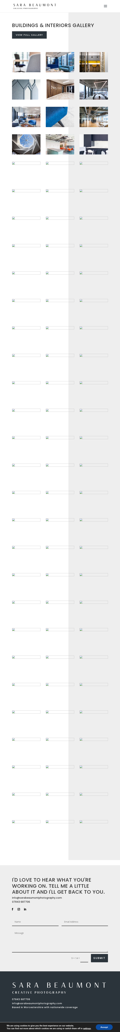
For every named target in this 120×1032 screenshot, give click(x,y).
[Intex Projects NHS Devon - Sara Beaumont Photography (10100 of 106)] (26, 153)
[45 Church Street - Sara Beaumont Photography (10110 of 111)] (94, 273)
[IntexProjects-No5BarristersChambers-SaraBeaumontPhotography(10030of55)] (26, 712)
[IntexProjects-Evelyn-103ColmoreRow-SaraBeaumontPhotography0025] (94, 767)
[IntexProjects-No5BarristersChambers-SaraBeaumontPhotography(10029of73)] (94, 383)
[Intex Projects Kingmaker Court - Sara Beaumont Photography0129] (26, 822)
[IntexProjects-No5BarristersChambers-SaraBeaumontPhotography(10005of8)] (94, 98)
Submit (99, 958)
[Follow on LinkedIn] (25, 909)
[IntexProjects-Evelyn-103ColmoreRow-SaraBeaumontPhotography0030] (94, 685)
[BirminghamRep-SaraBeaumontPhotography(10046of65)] (94, 657)
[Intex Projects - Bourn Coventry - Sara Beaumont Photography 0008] (60, 301)
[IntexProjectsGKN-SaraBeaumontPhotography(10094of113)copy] (60, 822)
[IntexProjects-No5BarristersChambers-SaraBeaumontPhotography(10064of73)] (26, 356)
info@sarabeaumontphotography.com (37, 898)
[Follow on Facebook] (12, 909)
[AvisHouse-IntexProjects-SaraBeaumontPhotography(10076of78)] (94, 163)
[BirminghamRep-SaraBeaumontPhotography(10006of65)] (94, 301)
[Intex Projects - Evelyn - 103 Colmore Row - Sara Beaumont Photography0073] (26, 438)
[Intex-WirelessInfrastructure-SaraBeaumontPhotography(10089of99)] (60, 163)
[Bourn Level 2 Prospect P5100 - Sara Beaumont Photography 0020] (26, 657)
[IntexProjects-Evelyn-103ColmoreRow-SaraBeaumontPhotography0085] (60, 520)
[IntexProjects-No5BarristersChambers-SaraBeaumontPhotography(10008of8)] (60, 246)
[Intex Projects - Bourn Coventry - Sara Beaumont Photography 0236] (60, 438)
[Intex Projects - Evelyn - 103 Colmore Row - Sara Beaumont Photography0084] (94, 328)
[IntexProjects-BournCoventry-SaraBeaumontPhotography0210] (26, 98)
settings (87, 1028)
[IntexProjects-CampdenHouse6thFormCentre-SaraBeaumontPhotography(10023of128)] (60, 356)
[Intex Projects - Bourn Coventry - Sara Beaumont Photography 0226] (26, 767)
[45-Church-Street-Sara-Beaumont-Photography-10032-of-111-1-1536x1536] (60, 383)
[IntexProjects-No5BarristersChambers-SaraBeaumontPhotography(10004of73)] (26, 163)
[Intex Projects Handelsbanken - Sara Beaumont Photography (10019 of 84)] (60, 71)
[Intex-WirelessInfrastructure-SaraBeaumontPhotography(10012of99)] (94, 493)
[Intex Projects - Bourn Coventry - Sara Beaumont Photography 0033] (94, 548)
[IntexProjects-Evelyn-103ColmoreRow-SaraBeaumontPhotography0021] (94, 465)
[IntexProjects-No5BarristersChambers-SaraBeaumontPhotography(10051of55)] (60, 98)
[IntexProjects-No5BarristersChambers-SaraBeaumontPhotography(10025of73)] (26, 126)
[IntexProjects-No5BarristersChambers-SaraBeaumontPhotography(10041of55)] (60, 191)
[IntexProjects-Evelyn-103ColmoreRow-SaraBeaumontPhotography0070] (94, 191)
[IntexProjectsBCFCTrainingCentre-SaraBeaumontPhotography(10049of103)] (60, 794)
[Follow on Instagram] (18, 909)
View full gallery (29, 35)
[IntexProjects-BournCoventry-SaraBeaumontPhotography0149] (60, 465)
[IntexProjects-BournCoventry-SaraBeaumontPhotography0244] (26, 328)
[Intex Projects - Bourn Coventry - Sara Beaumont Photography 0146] (94, 822)
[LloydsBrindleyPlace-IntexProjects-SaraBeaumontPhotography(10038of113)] (60, 712)
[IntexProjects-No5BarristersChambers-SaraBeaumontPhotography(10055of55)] (60, 328)
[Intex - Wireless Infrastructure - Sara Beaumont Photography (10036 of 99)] (26, 410)
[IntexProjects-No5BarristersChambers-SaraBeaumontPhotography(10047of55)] (26, 548)
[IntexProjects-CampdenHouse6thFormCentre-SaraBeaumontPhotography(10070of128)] (26, 602)
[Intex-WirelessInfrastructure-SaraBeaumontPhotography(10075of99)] (94, 438)
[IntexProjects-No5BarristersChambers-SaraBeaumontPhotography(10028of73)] (26, 630)
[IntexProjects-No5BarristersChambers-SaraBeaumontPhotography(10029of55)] (94, 794)
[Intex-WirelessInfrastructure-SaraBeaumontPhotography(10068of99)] (26, 383)
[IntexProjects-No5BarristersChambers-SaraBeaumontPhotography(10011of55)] (60, 685)
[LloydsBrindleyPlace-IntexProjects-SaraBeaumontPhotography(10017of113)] (94, 712)
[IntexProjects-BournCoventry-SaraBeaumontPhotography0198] (26, 301)
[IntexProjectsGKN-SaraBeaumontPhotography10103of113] (94, 71)
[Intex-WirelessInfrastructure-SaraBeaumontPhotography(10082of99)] (94, 153)
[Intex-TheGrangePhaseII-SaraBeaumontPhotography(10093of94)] (94, 740)
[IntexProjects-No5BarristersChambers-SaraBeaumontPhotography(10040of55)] (60, 273)
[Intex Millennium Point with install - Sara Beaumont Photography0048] (26, 740)
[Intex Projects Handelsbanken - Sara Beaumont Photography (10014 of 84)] (94, 575)
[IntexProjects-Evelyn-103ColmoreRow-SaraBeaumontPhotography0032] (94, 246)
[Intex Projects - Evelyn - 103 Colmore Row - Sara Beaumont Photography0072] (60, 493)
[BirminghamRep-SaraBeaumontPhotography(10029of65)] (60, 740)
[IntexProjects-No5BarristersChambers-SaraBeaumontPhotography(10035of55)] (94, 410)
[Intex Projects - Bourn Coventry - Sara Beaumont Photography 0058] (94, 218)
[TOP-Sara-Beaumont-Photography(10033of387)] (60, 767)
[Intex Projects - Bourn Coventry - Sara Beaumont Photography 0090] (26, 575)
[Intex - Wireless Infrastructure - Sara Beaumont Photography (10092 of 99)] (94, 520)
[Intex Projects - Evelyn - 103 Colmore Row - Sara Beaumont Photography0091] (60, 218)
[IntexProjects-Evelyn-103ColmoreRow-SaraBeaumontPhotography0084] (26, 218)
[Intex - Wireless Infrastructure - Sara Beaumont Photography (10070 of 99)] (26, 71)
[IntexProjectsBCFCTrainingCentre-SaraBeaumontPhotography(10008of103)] (60, 657)
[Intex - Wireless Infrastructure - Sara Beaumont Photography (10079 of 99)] (26, 465)
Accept (104, 1027)
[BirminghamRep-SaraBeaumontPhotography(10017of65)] (60, 410)
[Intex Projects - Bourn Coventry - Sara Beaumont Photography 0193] (26, 246)
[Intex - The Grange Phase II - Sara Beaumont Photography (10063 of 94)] (60, 548)
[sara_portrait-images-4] (26, 191)
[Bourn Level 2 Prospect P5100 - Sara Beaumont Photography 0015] (60, 153)
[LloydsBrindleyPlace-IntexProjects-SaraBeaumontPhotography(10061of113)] (26, 520)
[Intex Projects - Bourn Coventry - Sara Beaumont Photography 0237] (60, 630)
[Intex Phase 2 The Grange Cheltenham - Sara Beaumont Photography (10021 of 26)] (60, 602)
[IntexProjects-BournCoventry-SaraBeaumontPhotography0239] (60, 126)
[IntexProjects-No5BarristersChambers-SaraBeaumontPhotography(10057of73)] (26, 273)
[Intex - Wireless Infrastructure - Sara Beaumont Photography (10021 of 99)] (60, 575)
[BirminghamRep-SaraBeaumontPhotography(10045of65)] (26, 794)
